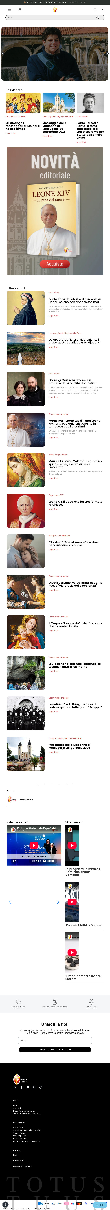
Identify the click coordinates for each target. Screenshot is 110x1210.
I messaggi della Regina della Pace (65, 333)
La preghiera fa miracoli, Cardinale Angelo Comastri (83, 872)
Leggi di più (11, 133)
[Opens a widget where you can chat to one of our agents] (100, 1205)
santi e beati (82, 116)
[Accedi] (31, 10)
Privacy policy (19, 1136)
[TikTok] (40, 1087)
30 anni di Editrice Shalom (83, 925)
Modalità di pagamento (24, 1111)
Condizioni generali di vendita (26, 1130)
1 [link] (37, 783)
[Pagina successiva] (73, 783)
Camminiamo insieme (59, 414)
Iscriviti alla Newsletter (55, 1049)
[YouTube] (28, 1087)
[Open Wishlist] (95, 10)
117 (66, 783)
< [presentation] (3, 53)
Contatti (17, 1108)
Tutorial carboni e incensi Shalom (83, 977)
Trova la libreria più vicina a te (27, 1114)
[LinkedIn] (34, 1087)
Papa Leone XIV (56, 495)
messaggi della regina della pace (58, 116)
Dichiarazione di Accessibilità (26, 1141)
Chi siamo (18, 1127)
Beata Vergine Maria (58, 454)
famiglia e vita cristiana (59, 535)
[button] (10, 902)
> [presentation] (107, 53)
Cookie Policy (19, 1133)
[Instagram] (15, 1087)
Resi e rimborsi (19, 1138)
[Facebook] (22, 1087)
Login (15, 1155)
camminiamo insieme (15, 116)
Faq (15, 1105)
